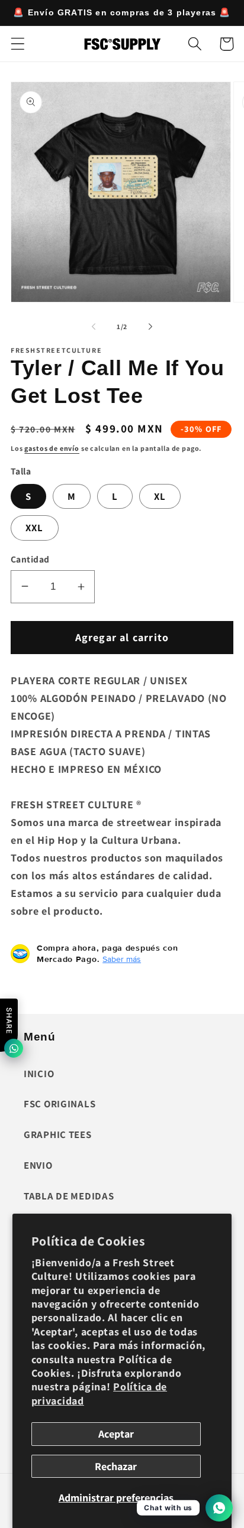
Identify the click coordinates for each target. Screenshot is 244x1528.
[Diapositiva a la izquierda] (94, 326)
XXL (34, 527)
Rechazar (116, 1466)
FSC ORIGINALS (59, 1103)
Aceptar (116, 1434)
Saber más (121, 959)
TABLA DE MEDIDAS (69, 1195)
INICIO (39, 1073)
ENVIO (38, 1165)
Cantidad (30, 559)
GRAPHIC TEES (58, 1134)
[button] (18, 44)
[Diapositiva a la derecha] (150, 326)
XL (160, 496)
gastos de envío (51, 448)
